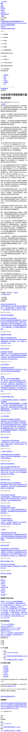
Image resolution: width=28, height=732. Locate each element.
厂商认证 (23, 23)
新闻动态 (6, 668)
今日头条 (15, 292)
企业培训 (3, 12)
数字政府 (3, 396)
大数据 (2, 376)
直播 (14, 28)
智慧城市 (6, 437)
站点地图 (6, 669)
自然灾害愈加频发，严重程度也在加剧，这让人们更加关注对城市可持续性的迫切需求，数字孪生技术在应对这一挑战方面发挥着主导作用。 (14, 498)
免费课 (2, 10)
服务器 (7, 348)
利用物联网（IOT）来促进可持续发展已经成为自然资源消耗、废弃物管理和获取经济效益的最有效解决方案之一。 (14, 511)
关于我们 (6, 666)
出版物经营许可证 (10, 696)
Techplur (16, 652)
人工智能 (3, 294)
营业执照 (3, 696)
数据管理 (3, 334)
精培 (11, 659)
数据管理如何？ (9, 318)
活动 (5, 84)
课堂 (9, 28)
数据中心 (3, 348)
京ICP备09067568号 (11, 686)
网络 (2, 545)
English (5, 673)
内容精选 (6, 75)
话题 (5, 78)
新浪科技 (3, 703)
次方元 (11, 708)
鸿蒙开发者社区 (5, 14)
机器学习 (10, 451)
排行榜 (9, 21)
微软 (2, 479)
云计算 (2, 364)
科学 (6, 294)
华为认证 (18, 23)
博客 (2, 3)
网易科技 (12, 703)
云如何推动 (7, 351)
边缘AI (2, 437)
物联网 (2, 463)
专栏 (11, 28)
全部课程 (3, 23)
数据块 (12, 315)
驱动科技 (22, 703)
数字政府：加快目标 (10, 378)
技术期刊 (6, 82)
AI (9, 479)
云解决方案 (6, 479)
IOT (11, 518)
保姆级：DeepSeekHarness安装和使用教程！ (12, 601)
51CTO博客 (7, 656)
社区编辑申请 (4, 88)
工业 (6, 451)
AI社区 (5, 80)
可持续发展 (7, 315)
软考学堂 (21, 21)
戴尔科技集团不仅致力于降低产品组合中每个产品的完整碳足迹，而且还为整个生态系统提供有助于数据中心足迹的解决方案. (14, 486)
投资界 (8, 708)
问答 (6, 28)
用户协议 (6, 674)
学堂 (2, 5)
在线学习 (3, 26)
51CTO (5, 652)
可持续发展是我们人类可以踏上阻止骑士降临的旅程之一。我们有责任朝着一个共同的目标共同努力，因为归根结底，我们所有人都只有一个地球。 (14, 307)
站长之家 (13, 705)
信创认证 (13, 23)
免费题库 (12, 25)
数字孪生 (3, 506)
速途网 (17, 705)
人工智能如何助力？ (10, 440)
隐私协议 (6, 676)
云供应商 (6, 364)
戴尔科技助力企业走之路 (11, 482)
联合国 (7, 396)
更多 (8, 621)
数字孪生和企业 (8, 564)
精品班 (2, 7)
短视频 (13, 21)
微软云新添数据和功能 (10, 467)
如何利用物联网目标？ (11, 454)
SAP (2, 416)
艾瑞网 (9, 705)
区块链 (2, 315)
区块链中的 (8, 304)
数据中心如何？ (9, 337)
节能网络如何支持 (8, 532)
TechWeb (5, 705)
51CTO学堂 (7, 659)
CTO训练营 (20, 659)
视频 (5, 76)
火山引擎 (15, 708)
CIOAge (9, 652)
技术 (9, 294)
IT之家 (3, 706)
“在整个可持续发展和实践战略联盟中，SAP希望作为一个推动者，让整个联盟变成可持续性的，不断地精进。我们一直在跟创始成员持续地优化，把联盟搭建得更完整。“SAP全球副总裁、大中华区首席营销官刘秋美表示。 (14, 407)
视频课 (2, 21)
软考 (10, 23)
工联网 (7, 706)
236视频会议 (17, 706)
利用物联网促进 (8, 507)
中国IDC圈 (23, 706)
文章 (2, 28)
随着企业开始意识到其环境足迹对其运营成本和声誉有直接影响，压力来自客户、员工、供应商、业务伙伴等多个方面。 (14, 341)
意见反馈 (6, 671)
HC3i (12, 652)
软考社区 (3, 8)
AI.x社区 (25, 656)
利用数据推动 (7, 367)
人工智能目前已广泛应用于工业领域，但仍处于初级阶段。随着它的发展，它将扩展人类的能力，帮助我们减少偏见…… (14, 444)
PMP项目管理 (6, 25)
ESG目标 (11, 561)
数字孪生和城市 (8, 495)
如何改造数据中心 (10, 548)
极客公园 (11, 706)
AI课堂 (2, 16)
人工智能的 (7, 520)
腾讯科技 (7, 703)
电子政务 (11, 396)
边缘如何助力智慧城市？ (11, 419)
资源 (4, 28)
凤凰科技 (17, 703)
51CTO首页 (4, 1)
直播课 (17, 21)
